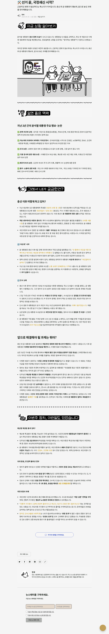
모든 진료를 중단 (64, 483)
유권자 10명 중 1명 (53, 207)
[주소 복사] (45, 562)
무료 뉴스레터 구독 (33, 620)
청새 (33, 572)
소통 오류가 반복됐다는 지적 (59, 266)
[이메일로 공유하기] (40, 562)
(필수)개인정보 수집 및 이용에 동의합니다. (41, 612)
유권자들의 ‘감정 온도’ (45, 210)
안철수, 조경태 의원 (45, 450)
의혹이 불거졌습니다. (79, 305)
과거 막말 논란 (35, 325)
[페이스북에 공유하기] (24, 562)
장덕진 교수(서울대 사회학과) (30, 513)
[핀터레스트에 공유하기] (35, 562)
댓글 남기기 (41, 17)
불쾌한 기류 (32, 397)
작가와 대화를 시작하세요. (56, 535)
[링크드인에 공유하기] (30, 562)
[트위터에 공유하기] (19, 562)
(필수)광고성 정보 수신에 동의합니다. (39, 615)
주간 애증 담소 (24, 554)
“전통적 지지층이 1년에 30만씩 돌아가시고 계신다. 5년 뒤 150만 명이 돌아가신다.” (49, 503)
